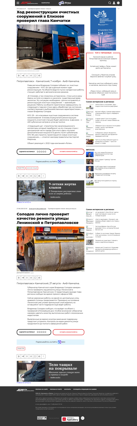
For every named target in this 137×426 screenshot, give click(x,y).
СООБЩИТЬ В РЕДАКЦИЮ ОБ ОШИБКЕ (85, 389)
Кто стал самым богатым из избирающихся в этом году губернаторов (104, 154)
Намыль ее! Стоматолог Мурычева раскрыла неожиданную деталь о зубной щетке (106, 249)
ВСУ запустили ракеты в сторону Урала (106, 181)
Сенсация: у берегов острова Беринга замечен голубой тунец (103, 76)
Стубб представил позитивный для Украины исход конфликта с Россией (105, 168)
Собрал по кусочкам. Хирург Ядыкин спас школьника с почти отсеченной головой (107, 235)
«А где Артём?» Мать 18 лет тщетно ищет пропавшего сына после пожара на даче (106, 213)
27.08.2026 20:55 (22, 208)
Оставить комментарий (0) (68, 151)
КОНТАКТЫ (67, 389)
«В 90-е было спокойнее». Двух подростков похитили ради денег (106, 105)
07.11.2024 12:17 (21, 8)
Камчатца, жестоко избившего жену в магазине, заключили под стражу (103, 84)
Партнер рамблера (54, 418)
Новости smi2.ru (24, 202)
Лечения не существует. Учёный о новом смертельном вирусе (106, 241)
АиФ (32, 272)
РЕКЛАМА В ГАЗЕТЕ (56, 389)
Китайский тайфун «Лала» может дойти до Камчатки (103, 67)
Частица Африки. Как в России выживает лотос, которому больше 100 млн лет (107, 228)
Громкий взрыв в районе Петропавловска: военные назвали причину (103, 58)
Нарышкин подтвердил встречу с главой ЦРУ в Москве (105, 174)
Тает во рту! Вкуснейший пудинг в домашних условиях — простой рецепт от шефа (106, 141)
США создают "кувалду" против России (105, 160)
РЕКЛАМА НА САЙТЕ (42, 389)
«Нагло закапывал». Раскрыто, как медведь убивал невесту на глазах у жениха (107, 221)
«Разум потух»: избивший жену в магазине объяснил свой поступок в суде (103, 93)
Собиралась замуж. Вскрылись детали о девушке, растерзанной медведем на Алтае (106, 134)
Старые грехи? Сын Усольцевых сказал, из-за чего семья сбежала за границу (107, 120)
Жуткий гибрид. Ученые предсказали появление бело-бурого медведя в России (107, 113)
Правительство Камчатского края (28, 70)
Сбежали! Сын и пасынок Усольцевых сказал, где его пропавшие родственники (107, 127)
